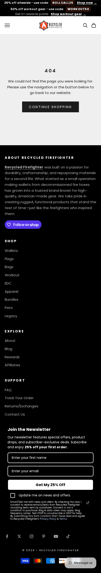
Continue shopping (50, 107)
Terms (63, 519)
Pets (9, 307)
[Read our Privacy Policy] (88, 503)
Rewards (12, 357)
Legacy (11, 315)
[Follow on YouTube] (56, 536)
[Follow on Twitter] (19, 536)
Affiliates (12, 365)
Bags (9, 266)
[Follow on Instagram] (31, 536)
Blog (8, 348)
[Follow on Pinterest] (43, 536)
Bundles (11, 299)
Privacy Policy (48, 519)
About (10, 340)
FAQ (8, 389)
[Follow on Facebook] (7, 536)
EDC (8, 283)
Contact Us (15, 414)
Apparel (11, 291)
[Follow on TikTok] (68, 536)
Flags (9, 258)
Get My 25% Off (50, 484)
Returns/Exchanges (21, 406)
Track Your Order (19, 397)
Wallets (11, 250)
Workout (12, 275)
